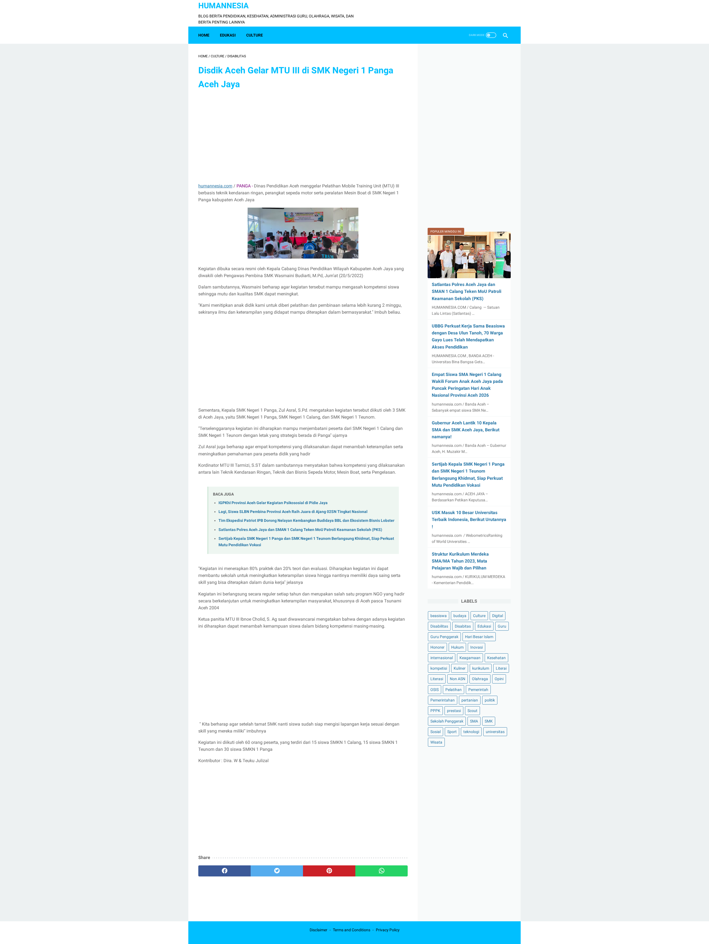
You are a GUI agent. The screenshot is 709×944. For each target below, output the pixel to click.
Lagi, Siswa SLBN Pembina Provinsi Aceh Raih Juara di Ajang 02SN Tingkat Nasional (293, 511)
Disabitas (463, 626)
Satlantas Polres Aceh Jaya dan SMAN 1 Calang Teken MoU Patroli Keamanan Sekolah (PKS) (300, 529)
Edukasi (484, 626)
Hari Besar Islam (479, 637)
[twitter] (277, 870)
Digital (497, 615)
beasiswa (438, 615)
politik (490, 700)
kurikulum (480, 668)
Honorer (437, 647)
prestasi (454, 710)
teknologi (471, 731)
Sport (452, 731)
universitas (495, 731)
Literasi (436, 679)
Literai (501, 668)
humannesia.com (215, 186)
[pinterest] (329, 870)
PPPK (435, 710)
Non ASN (457, 679)
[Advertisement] (303, 137)
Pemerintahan (442, 700)
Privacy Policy (388, 930)
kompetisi (438, 668)
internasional (441, 658)
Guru (502, 626)
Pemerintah (478, 689)
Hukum (457, 647)
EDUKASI (228, 35)
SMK (489, 721)
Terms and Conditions (351, 930)
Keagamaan (470, 658)
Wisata (436, 742)
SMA (474, 721)
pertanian (469, 700)
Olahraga (480, 679)
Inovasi (476, 647)
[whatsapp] (381, 870)
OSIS (434, 689)
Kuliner (460, 668)
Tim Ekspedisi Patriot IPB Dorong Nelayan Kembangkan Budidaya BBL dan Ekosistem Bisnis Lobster (306, 520)
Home (203, 35)
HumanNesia (223, 5)
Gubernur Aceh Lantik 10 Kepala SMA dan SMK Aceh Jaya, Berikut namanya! (465, 429)
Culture (479, 615)
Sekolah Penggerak (446, 721)
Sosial (435, 731)
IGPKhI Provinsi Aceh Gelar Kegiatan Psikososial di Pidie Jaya (273, 503)
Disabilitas (439, 626)
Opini (499, 679)
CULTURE (254, 35)
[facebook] (224, 870)
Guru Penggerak (444, 637)
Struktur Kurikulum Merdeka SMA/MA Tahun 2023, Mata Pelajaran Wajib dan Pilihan (460, 561)
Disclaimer (318, 930)
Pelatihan (453, 689)
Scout (472, 710)
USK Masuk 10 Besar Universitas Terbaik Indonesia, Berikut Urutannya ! (469, 519)
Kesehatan (496, 658)
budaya (459, 615)
